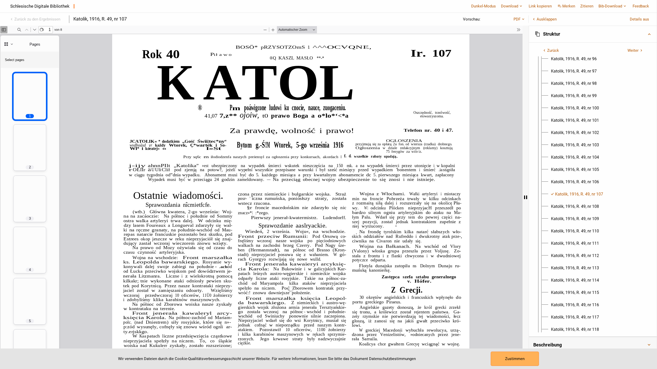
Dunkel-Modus (483, 6)
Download (509, 6)
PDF (517, 19)
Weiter (633, 50)
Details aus (639, 19)
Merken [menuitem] (568, 6)
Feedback (641, 6)
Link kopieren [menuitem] (540, 6)
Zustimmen (515, 358)
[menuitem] (574, 59)
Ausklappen (547, 19)
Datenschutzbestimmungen (392, 358)
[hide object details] (526, 197)
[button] (593, 34)
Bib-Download (610, 6)
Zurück (553, 50)
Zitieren (586, 6)
